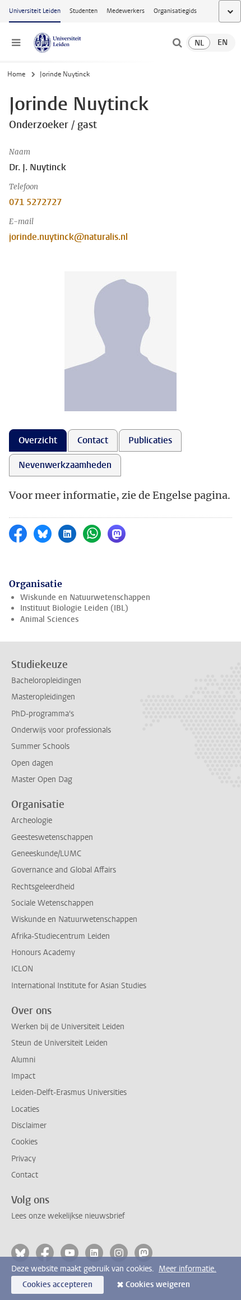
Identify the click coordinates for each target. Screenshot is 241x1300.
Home (16, 74)
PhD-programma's (42, 713)
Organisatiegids (175, 11)
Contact (24, 1175)
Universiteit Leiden (35, 11)
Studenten (83, 11)
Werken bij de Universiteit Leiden (67, 1026)
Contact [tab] (92, 440)
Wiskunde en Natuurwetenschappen (85, 597)
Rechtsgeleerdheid (43, 886)
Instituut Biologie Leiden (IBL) (74, 608)
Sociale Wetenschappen (52, 903)
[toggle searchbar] (177, 42)
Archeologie (31, 820)
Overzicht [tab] (37, 440)
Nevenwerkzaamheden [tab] (65, 465)
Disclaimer (29, 1125)
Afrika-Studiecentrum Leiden (60, 936)
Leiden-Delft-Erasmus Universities (69, 1092)
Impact (23, 1076)
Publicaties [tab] (150, 440)
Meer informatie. (187, 1268)
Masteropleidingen (43, 697)
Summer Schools (40, 746)
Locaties (25, 1109)
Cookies (24, 1142)
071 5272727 (35, 202)
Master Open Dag (41, 779)
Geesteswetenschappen (52, 837)
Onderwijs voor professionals (61, 730)
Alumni (23, 1059)
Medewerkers (125, 11)
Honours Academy (43, 952)
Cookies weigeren (158, 1284)
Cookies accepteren (57, 1284)
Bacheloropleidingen (46, 680)
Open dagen (32, 763)
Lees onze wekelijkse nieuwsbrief (68, 1216)
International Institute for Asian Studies (78, 985)
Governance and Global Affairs (63, 870)
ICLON (22, 968)
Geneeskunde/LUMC (46, 853)
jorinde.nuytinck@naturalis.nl (68, 237)
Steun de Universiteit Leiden (59, 1043)
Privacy (23, 1158)
